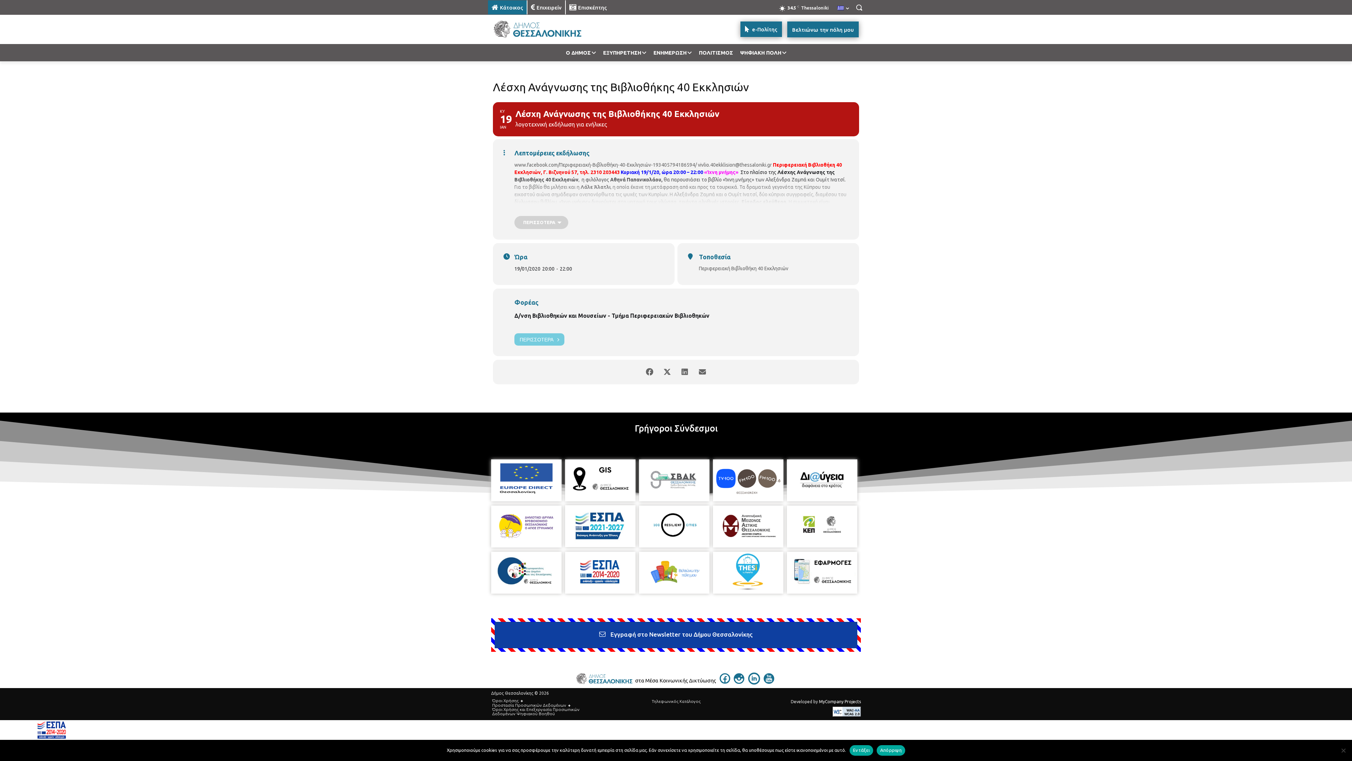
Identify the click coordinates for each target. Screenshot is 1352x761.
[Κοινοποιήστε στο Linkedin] (685, 372)
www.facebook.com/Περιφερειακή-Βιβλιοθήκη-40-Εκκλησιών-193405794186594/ (605, 165)
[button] (859, 7)
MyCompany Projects (840, 701)
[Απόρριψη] (1343, 750)
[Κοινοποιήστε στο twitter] (667, 372)
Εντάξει (861, 750)
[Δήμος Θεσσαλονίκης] (544, 29)
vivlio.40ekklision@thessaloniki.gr (735, 165)
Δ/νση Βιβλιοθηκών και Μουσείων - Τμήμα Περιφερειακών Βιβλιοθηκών (611, 316)
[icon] (725, 682)
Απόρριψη (891, 750)
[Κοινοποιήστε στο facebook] (649, 372)
